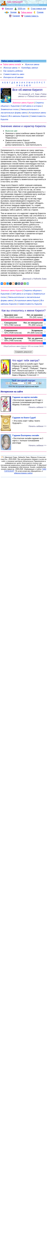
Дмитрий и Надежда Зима (34, 279)
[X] (10, 283)
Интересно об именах (13, 77)
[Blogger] (13, 283)
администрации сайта (23, 473)
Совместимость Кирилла (30, 304)
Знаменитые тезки (10, 109)
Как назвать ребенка (13, 71)
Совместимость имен (13, 74)
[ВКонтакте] (2, 283)
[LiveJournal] (16, 283)
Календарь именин (29, 68)
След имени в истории (31, 106)
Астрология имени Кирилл (27, 300)
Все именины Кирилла (19, 116)
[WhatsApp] (25, 283)
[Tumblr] (19, 283)
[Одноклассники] (5, 283)
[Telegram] (28, 283)
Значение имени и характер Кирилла (23, 126)
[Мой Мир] (7, 283)
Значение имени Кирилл (23, 102)
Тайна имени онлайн (12, 64)
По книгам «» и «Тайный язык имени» (32, 95)
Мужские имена (32, 64)
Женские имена (10, 68)
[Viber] (22, 283)
